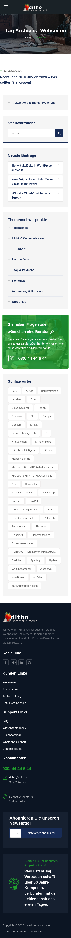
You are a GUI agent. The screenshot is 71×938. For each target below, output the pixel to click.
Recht (51, 509)
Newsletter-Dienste (22, 492)
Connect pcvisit (12, 748)
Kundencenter (11, 689)
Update (53, 560)
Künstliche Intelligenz (23, 450)
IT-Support (18, 249)
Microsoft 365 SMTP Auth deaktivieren (33, 467)
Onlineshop (48, 492)
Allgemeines (20, 227)
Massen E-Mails (21, 458)
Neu (14, 484)
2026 (14, 390)
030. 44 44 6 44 (32, 358)
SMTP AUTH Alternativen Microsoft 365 (34, 551)
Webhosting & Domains (27, 291)
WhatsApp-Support (14, 741)
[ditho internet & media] (35, 7)
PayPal (34, 501)
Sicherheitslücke (41, 534)
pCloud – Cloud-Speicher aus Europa (30, 195)
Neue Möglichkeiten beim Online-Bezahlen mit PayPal (32, 181)
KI (46, 433)
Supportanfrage (12, 735)
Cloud (34, 399)
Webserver (46, 568)
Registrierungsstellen (23, 517)
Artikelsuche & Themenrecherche (33, 102)
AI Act (29, 390)
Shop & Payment (23, 270)
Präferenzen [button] (23, 931)
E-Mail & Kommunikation (28, 238)
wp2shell (38, 577)
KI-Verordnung (43, 441)
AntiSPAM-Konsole (14, 703)
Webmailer (9, 682)
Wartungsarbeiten (21, 568)
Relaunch (49, 517)
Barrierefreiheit (49, 390)
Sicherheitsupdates (22, 543)
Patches (16, 501)
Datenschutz (9, 931)
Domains (17, 416)
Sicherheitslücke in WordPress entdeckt (31, 167)
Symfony (35, 560)
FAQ (5, 721)
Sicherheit (18, 280)
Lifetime (48, 450)
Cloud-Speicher (20, 407)
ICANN (34, 424)
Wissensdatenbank (14, 728)
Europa (47, 416)
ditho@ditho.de (34, 343)
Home (28, 37)
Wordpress (19, 301)
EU (32, 416)
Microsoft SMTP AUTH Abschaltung (32, 475)
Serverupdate (19, 526)
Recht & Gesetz (22, 259)
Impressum (36, 931)
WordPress (18, 577)
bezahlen (17, 399)
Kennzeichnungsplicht (24, 433)
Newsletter (31, 484)
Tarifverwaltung (12, 696)
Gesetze (16, 424)
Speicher (17, 560)
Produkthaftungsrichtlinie (25, 509)
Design (42, 407)
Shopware (41, 526)
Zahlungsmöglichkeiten (25, 585)
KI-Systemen (19, 441)
